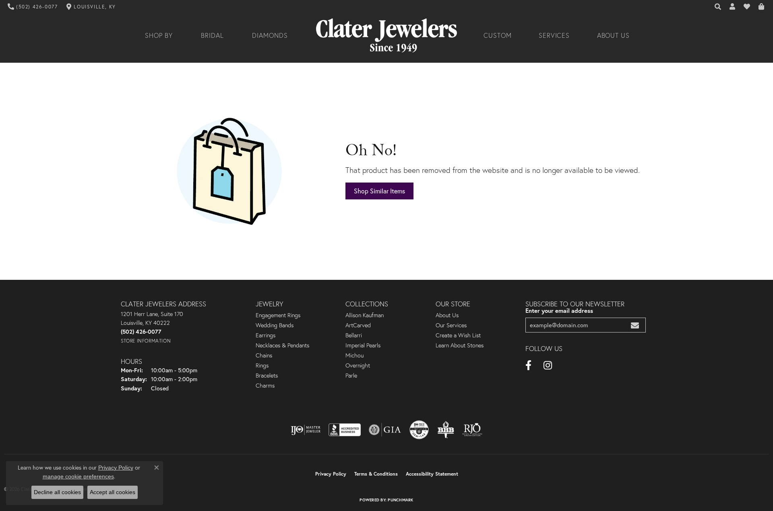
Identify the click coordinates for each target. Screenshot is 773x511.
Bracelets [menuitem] (267, 375)
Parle (351, 375)
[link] (33, 7)
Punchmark (400, 500)
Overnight (357, 365)
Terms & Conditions (376, 474)
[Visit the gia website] (385, 430)
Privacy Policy (330, 474)
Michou (354, 355)
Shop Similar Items (379, 191)
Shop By (159, 35)
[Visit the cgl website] (419, 430)
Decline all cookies (57, 492)
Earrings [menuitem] (265, 335)
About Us (613, 35)
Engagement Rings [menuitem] (278, 315)
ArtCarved (358, 325)
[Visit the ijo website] (306, 430)
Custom (498, 35)
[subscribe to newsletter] (634, 325)
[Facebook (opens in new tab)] (528, 365)
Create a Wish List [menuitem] (458, 335)
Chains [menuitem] (264, 355)
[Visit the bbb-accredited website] (345, 430)
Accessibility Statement (432, 474)
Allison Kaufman (364, 315)
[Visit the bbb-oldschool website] (445, 430)
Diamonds (270, 35)
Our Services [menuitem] (451, 325)
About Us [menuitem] (447, 315)
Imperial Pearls (362, 345)
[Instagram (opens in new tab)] (547, 365)
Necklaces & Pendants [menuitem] (282, 345)
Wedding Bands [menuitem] (274, 325)
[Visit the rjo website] (472, 430)
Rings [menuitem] (262, 365)
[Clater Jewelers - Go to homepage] (386, 35)
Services (554, 35)
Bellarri (353, 335)
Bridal (212, 35)
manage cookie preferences (78, 476)
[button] (718, 7)
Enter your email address (559, 310)
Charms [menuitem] (265, 385)
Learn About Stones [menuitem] (460, 345)
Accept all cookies (112, 492)
